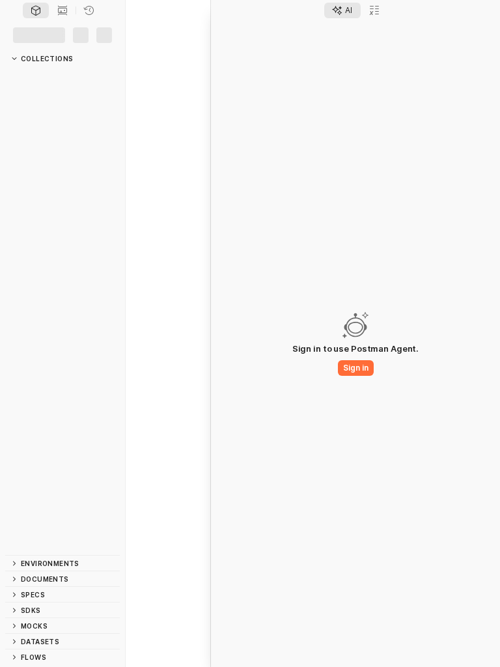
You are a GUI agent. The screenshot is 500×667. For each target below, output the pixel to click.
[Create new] (78, 56)
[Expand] (18, 93)
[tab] (36, 34)
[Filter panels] (14, 56)
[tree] (62, 329)
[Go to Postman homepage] (10, 12)
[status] (15, 659)
